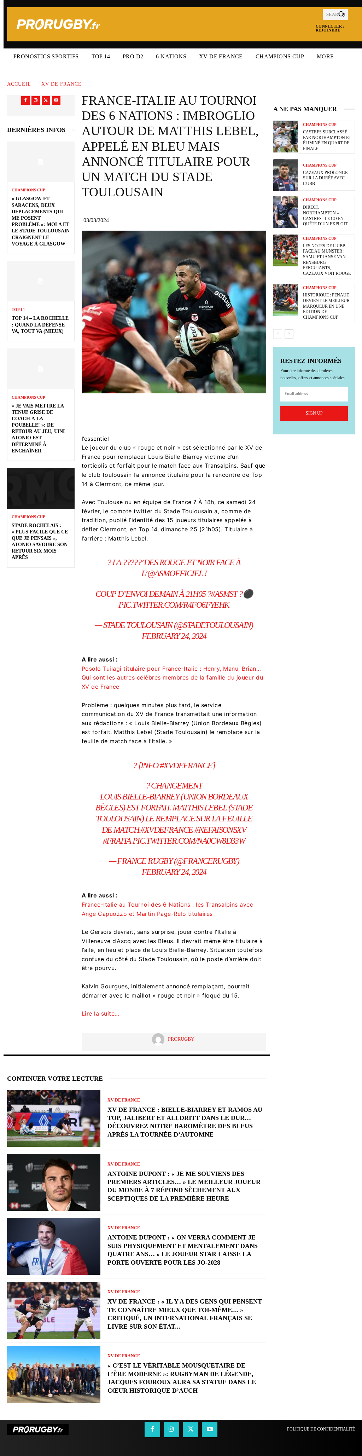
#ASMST (224, 594)
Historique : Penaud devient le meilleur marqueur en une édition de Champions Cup (326, 306)
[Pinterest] (200, 413)
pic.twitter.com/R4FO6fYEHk (173, 604)
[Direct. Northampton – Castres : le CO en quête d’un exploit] (285, 212)
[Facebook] (25, 100)
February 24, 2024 (174, 636)
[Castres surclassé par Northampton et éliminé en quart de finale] (285, 136)
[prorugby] (160, 1039)
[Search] (341, 14)
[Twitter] (46, 100)
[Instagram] (35, 100)
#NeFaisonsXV (220, 829)
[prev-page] (277, 334)
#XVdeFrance (186, 765)
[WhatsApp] (222, 413)
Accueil (19, 84)
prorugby (181, 1039)
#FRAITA (117, 840)
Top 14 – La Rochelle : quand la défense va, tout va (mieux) (40, 325)
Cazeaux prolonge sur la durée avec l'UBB (325, 178)
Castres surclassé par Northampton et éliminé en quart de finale (327, 140)
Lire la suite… (100, 1013)
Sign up (314, 413)
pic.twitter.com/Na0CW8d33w (189, 840)
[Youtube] (56, 100)
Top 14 (18, 310)
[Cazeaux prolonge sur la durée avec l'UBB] (285, 175)
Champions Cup (28, 190)
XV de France (61, 84)
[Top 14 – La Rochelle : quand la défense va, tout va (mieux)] (41, 281)
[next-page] (289, 334)
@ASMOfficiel (175, 573)
